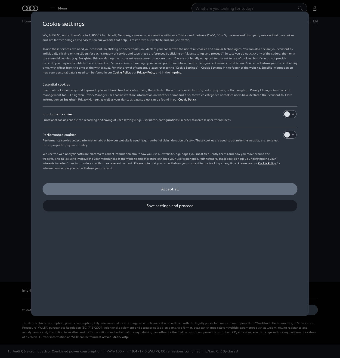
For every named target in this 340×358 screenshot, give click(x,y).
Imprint (175, 72)
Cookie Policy (121, 72)
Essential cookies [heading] (56, 84)
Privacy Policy (146, 72)
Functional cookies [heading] (58, 114)
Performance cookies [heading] (59, 135)
